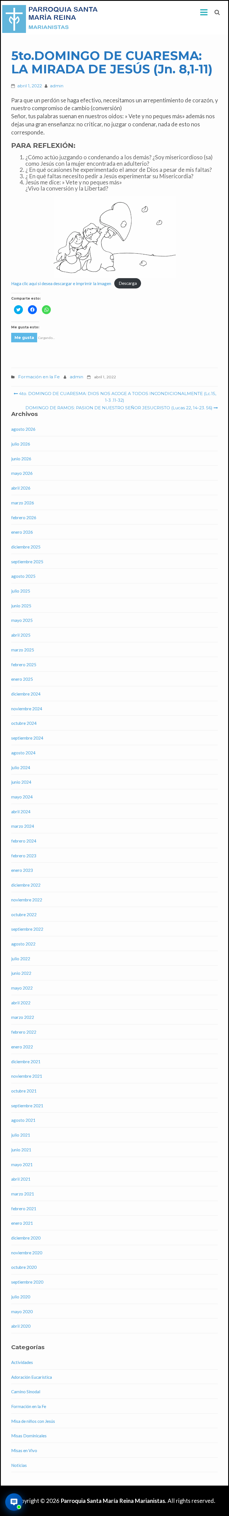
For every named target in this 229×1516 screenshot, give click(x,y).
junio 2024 (21, 782)
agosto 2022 (23, 943)
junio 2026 (21, 458)
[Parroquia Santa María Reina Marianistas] (51, 19)
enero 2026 (22, 532)
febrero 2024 (23, 840)
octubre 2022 (24, 914)
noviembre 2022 (26, 899)
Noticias (19, 1465)
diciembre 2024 (25, 693)
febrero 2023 (23, 855)
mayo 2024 (22, 796)
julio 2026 (20, 443)
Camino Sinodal (25, 1391)
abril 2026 (20, 487)
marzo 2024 (22, 826)
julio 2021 (20, 1134)
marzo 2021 (22, 1193)
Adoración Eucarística (31, 1377)
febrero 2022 (23, 1031)
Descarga (128, 283)
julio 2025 (20, 590)
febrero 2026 (23, 517)
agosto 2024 (23, 752)
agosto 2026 (23, 429)
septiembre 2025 (27, 561)
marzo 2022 (22, 1017)
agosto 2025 (23, 576)
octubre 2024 (24, 723)
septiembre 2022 (27, 929)
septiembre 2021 (27, 1105)
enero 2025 (22, 679)
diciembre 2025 (25, 546)
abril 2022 (20, 1002)
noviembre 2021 (26, 1076)
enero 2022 (22, 1046)
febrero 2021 (23, 1208)
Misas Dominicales (29, 1435)
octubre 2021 (24, 1090)
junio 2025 (21, 605)
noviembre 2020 (26, 1252)
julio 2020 (20, 1296)
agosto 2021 (23, 1120)
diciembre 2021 (25, 1061)
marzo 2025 (22, 649)
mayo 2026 (22, 473)
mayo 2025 (22, 620)
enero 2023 (22, 870)
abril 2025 (20, 634)
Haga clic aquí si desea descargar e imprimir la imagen (61, 283)
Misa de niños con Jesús (33, 1421)
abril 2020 (20, 1326)
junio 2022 (21, 973)
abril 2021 (20, 1178)
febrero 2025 (23, 664)
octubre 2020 (24, 1267)
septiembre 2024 (27, 737)
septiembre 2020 (27, 1281)
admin (56, 85)
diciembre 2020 (25, 1237)
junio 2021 (21, 1149)
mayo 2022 (22, 987)
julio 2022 (20, 958)
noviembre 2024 (26, 708)
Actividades (22, 1362)
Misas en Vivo (24, 1450)
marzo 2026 (22, 502)
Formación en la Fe (39, 376)
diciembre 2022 (25, 884)
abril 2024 (20, 811)
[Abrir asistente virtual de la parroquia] (14, 1502)
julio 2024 (20, 767)
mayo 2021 (22, 1164)
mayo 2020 (22, 1311)
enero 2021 (22, 1223)
